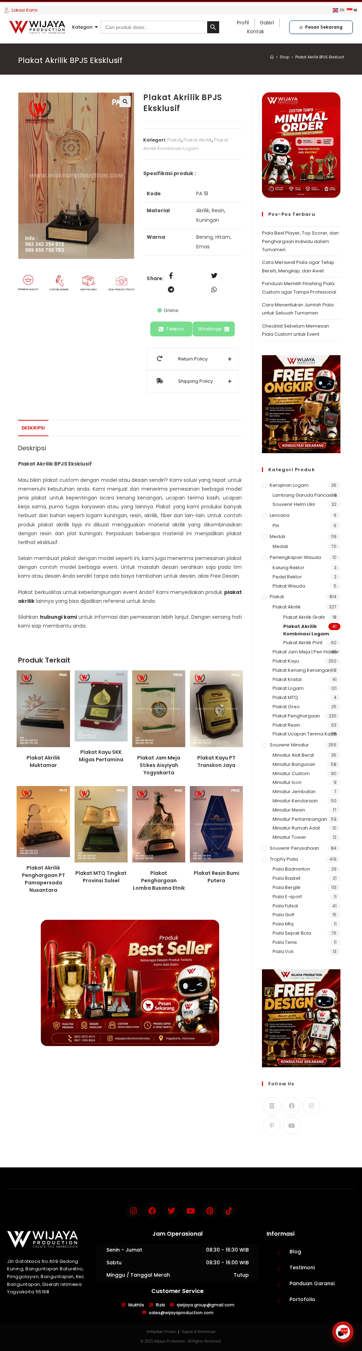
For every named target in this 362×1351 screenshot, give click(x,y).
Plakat (174, 140)
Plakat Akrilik (197, 140)
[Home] (272, 57)
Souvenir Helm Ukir (294, 504)
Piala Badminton (291, 869)
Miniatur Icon (287, 782)
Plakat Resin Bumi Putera (216, 877)
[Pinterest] (272, 1126)
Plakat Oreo (286, 706)
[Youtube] (291, 1126)
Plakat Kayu (286, 661)
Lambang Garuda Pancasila (305, 495)
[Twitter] (171, 1211)
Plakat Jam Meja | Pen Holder (306, 651)
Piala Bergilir (287, 887)
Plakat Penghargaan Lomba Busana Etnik (159, 880)
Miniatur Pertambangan (300, 819)
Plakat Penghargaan (296, 715)
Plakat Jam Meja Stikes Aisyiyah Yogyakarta (158, 765)
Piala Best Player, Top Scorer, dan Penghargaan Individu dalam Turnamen (300, 241)
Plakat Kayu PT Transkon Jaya (216, 761)
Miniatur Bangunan (294, 764)
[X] (272, 1106)
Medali (277, 536)
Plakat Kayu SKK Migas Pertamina (101, 756)
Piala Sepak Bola (292, 933)
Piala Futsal (285, 905)
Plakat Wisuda (289, 586)
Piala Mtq (283, 923)
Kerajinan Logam (289, 485)
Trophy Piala (284, 859)
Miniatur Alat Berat (293, 755)
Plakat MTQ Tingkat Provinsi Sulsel (101, 877)
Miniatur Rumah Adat (296, 828)
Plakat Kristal (287, 679)
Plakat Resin (286, 725)
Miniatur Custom (291, 773)
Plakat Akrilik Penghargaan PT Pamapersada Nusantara (43, 879)
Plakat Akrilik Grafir (304, 617)
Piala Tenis (285, 942)
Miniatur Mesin (289, 810)
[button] (125, 101)
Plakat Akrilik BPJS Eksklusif (319, 57)
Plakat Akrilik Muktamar (43, 761)
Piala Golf (283, 914)
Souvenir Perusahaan (294, 848)
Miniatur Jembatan (294, 791)
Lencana (280, 515)
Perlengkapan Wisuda (295, 557)
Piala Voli (283, 951)
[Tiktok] (229, 1211)
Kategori (82, 27)
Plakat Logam (288, 688)
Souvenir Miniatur (289, 744)
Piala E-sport (287, 896)
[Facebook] (291, 1106)
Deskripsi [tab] (33, 428)
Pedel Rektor (287, 576)
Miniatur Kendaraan (295, 800)
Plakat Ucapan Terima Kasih (305, 734)
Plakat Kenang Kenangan (302, 670)
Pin (276, 525)
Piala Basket (286, 878)
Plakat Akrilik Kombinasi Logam (306, 630)
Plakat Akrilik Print (302, 642)
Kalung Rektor (288, 567)
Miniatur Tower (289, 837)
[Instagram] (311, 1106)
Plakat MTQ (285, 697)
